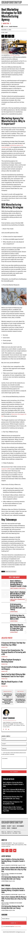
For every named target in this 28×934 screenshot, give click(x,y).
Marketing (4, 647)
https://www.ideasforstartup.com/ (9, 720)
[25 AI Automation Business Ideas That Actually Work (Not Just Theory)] (5, 606)
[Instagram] (6, 729)
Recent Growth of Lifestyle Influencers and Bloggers (13, 668)
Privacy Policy (17, 926)
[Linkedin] (8, 729)
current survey (14, 55)
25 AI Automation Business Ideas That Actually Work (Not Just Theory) (17, 607)
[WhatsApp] (12, 36)
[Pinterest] (9, 36)
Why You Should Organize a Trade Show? (12, 683)
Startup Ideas (14, 611)
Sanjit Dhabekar (13, 26)
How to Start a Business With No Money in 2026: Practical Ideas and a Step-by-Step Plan (17, 594)
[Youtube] (14, 850)
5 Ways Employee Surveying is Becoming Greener (11, 661)
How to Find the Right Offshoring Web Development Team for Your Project (13, 675)
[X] (6, 36)
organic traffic (5, 469)
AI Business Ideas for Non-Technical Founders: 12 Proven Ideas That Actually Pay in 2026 (18, 627)
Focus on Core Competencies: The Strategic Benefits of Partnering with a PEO (13, 652)
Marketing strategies (11, 571)
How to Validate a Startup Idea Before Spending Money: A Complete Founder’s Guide (18, 583)
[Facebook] (2, 36)
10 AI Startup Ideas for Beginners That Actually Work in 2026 (17, 617)
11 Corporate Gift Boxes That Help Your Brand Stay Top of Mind (13, 644)
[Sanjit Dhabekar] (2, 26)
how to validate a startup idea (18, 588)
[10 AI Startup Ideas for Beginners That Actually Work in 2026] (5, 618)
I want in (13, 923)
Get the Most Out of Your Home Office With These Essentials (20, 701)
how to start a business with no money (18, 600)
